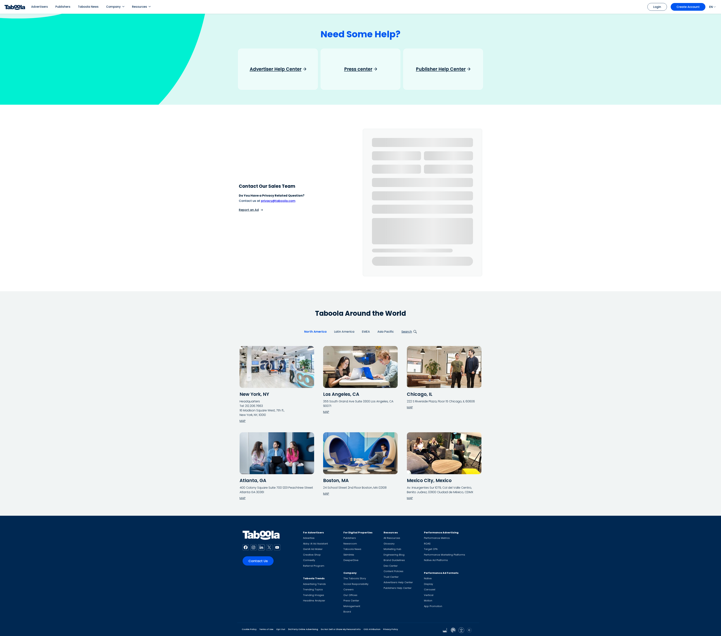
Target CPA (430, 549)
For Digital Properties (358, 532)
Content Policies (393, 571)
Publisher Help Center (441, 69)
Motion (428, 600)
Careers (348, 589)
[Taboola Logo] (15, 7)
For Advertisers (313, 532)
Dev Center (391, 566)
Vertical (428, 595)
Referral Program (313, 566)
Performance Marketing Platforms (444, 554)
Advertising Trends (314, 584)
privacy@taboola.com (278, 201)
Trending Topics (313, 589)
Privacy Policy (390, 629)
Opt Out (280, 629)
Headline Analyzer (314, 600)
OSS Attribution (372, 629)
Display (428, 584)
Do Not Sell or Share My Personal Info (341, 629)
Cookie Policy (249, 629)
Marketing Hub (392, 549)
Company (113, 7)
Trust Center (391, 577)
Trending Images (313, 595)
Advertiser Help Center (276, 69)
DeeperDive (350, 560)
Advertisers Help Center (398, 582)
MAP (243, 421)
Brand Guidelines (394, 560)
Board (347, 611)
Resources (139, 7)
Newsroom (350, 543)
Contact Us (258, 561)
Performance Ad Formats (441, 573)
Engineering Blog (394, 554)
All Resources (392, 538)
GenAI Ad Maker (313, 549)
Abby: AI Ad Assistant (315, 543)
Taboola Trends (314, 578)
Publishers (62, 7)
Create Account (688, 7)
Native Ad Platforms (436, 560)
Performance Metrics (437, 538)
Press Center (351, 600)
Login (657, 7)
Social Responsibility (355, 584)
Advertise (308, 538)
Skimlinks (348, 554)
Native (428, 578)
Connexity (309, 560)
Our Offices (350, 595)
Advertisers (39, 7)
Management (351, 606)
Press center (358, 69)
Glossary (389, 543)
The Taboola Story (354, 578)
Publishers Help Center (398, 588)
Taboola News (88, 7)
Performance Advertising (441, 532)
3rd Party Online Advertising (303, 629)
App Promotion (433, 606)
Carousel (429, 589)
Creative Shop (312, 554)
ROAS (427, 543)
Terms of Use (266, 629)
